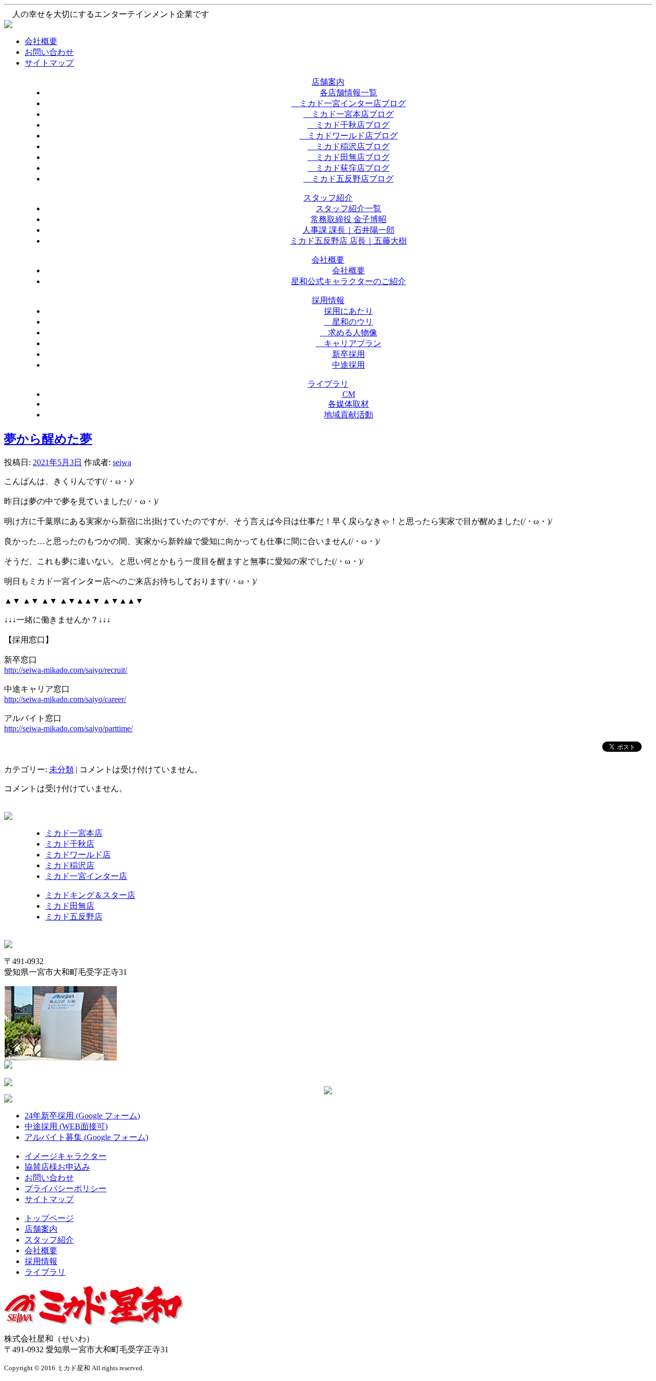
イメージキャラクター (66, 1156)
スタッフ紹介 (49, 1239)
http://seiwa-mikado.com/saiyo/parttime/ (68, 728)
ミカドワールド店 (78, 854)
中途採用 (348, 365)
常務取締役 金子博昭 (348, 219)
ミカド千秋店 (69, 843)
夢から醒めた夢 (48, 439)
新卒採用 (348, 354)
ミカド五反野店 (73, 916)
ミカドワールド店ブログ (348, 135)
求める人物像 (348, 332)
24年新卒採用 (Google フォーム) (82, 1115)
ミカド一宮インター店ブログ (348, 103)
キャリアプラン (348, 343)
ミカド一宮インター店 (86, 876)
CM (348, 394)
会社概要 (41, 41)
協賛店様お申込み (57, 1167)
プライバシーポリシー (66, 1188)
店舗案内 (41, 1229)
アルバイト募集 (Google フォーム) (86, 1137)
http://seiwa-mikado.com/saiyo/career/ (65, 699)
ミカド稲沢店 (69, 865)
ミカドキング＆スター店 (90, 895)
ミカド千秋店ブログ (348, 125)
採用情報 (41, 1261)
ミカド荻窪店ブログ (348, 168)
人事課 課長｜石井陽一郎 (348, 230)
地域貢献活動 (348, 414)
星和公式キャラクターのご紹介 (348, 281)
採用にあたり (348, 311)
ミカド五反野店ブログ (348, 178)
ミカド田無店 (69, 906)
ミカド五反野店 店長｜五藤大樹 (348, 240)
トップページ (49, 1218)
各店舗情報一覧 (348, 92)
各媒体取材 (348, 403)
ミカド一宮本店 (73, 833)
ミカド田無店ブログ (348, 157)
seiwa (122, 462)
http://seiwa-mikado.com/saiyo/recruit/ (65, 670)
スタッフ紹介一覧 (348, 208)
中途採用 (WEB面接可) (66, 1126)
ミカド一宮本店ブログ (348, 114)
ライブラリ (45, 1272)
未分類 (61, 769)
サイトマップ (49, 62)
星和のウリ (348, 321)
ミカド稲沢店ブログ (348, 146)
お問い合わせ (49, 52)
